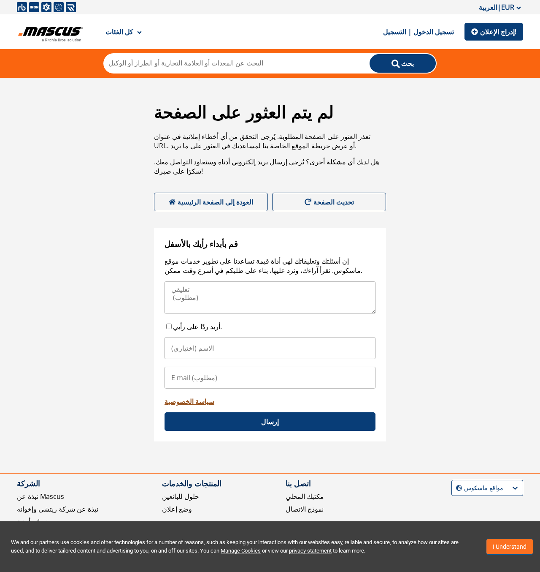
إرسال (270, 421)
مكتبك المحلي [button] (305, 496)
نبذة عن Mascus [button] (40, 496)
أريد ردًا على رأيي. (197, 326)
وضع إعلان (177, 509)
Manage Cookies (241, 550)
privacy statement (310, 550)
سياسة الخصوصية (189, 401)
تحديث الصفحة (333, 202)
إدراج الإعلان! (498, 31)
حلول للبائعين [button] (180, 496)
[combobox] (457, 488)
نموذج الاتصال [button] (305, 509)
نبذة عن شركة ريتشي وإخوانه (57, 509)
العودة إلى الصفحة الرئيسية (215, 202)
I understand (509, 546)
